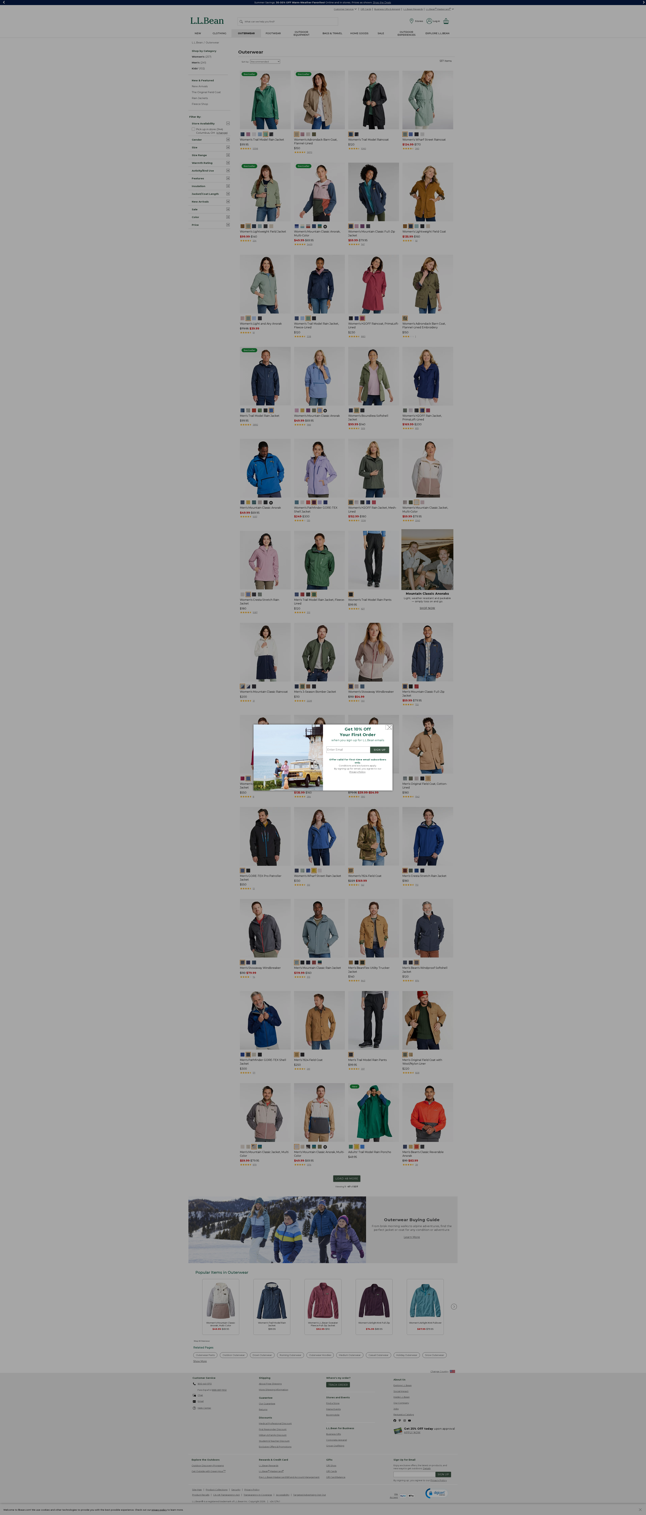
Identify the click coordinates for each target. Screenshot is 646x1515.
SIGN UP (380, 749)
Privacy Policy (357, 771)
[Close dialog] (389, 727)
